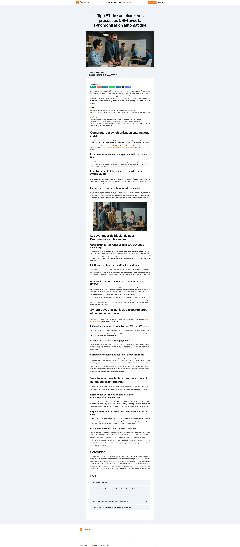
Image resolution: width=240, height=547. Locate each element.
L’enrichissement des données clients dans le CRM (119, 147)
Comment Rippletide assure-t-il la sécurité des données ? (110, 495)
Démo (123, 2)
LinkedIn (118, 86)
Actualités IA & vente (137, 532)
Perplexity (105, 86)
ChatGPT (93, 86)
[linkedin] (156, 546)
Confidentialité (150, 532)
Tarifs (121, 534)
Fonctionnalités (123, 532)
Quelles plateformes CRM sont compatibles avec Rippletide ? (111, 501)
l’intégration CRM (126, 91)
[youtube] (159, 546)
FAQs (134, 536)
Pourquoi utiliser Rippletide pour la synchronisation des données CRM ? (114, 489)
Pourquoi (122, 530)
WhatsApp (112, 86)
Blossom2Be (90, 545)
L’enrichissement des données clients (122, 255)
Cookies (148, 534)
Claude (99, 86)
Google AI (128, 86)
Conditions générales (151, 530)
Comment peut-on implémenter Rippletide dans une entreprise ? (112, 507)
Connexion (160, 2)
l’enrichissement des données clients (125, 388)
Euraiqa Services (110, 530)
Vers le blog (91, 12)
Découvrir (109, 2)
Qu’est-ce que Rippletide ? (100, 482)
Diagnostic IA (130, 2)
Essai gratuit (151, 2)
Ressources (117, 2)
